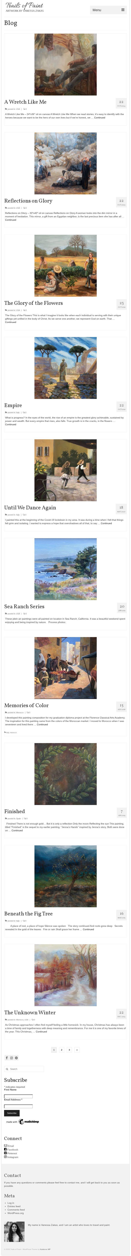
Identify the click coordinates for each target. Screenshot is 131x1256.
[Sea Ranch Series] (65, 569)
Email (10, 1146)
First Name (10, 1089)
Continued (99, 117)
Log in (11, 1203)
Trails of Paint (24, 6)
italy (7, 732)
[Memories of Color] (65, 667)
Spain (18, 819)
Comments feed (16, 1209)
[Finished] (65, 773)
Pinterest (12, 1153)
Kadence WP (45, 1249)
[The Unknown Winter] (65, 975)
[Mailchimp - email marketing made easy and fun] (23, 1121)
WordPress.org (16, 1213)
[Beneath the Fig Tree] (65, 876)
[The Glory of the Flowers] (65, 265)
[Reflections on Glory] (65, 163)
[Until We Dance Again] (65, 470)
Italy (18, 412)
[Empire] (65, 367)
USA (18, 109)
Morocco (20, 713)
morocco (13, 732)
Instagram (12, 1157)
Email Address (13, 1099)
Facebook (12, 1149)
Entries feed (14, 1206)
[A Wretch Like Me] (65, 64)
